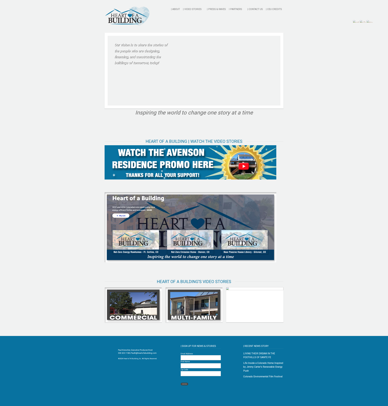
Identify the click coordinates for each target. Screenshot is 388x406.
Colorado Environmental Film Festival (263, 376)
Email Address (187, 354)
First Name (185, 362)
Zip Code (184, 370)
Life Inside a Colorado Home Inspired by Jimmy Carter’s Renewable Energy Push (263, 367)
